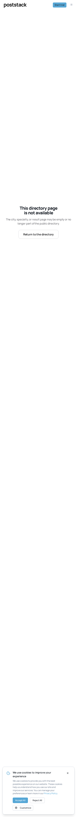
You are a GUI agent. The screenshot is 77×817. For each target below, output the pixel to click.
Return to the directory (38, 234)
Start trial (59, 4)
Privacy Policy (50, 793)
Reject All (37, 800)
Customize (25, 807)
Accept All (20, 800)
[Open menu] (72, 4)
